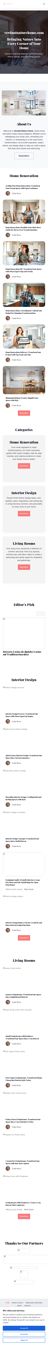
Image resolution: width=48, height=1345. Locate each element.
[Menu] (44, 4)
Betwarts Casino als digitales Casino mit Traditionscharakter (22, 653)
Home (8, 1303)
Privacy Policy (17, 1303)
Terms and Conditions (33, 1303)
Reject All (24, 1340)
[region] (24, 1326)
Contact (27, 1306)
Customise (24, 1334)
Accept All (24, 1328)
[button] (43, 613)
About (19, 1306)
